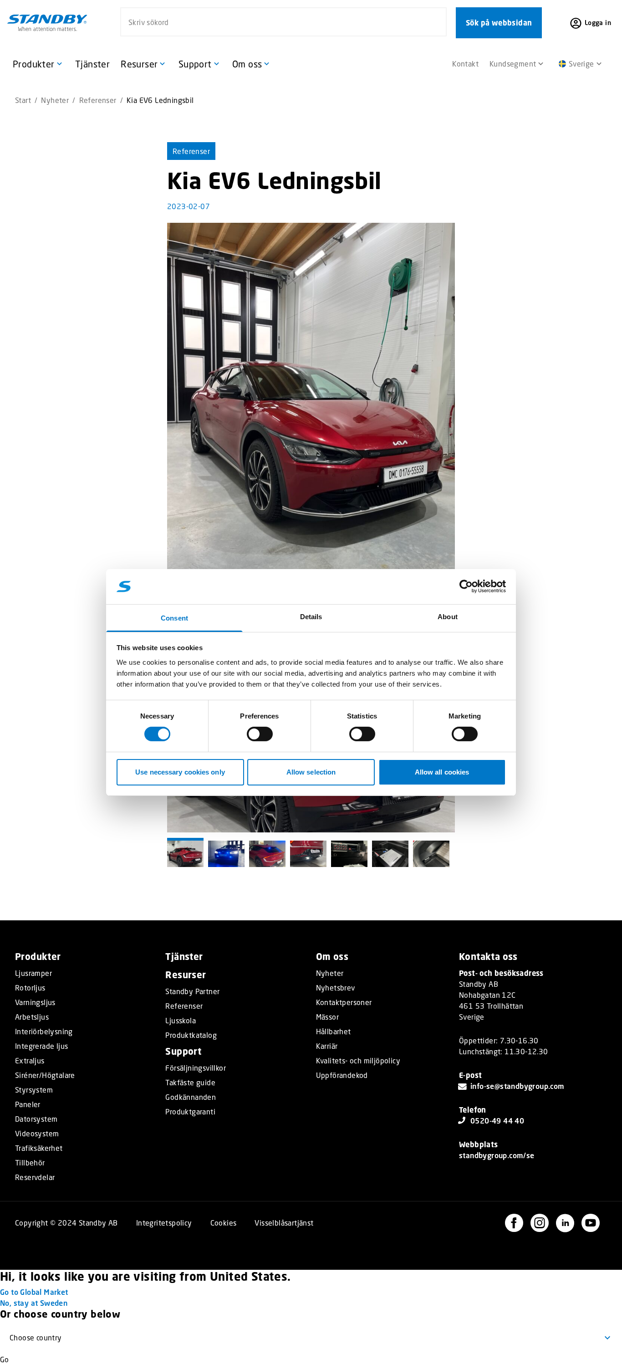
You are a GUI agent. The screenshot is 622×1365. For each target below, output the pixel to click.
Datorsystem (36, 1119)
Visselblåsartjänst (284, 1222)
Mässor (327, 1017)
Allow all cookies (442, 772)
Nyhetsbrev (335, 987)
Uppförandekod (342, 1075)
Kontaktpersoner (344, 1002)
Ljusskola (180, 1020)
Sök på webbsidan (499, 22)
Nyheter (55, 100)
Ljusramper (33, 973)
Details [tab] (311, 617)
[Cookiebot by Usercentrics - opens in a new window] (466, 586)
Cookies (223, 1222)
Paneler (28, 1104)
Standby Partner (192, 991)
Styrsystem (34, 1089)
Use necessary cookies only (180, 772)
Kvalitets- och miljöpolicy (358, 1060)
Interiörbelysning (44, 1031)
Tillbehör (30, 1162)
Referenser (98, 100)
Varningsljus (35, 1002)
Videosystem (37, 1133)
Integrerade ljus (41, 1046)
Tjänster (184, 956)
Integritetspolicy (164, 1222)
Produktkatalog (191, 1035)
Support (183, 1051)
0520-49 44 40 (497, 1120)
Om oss (332, 956)
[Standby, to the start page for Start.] (47, 23)
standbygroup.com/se (497, 1155)
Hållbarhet (333, 1031)
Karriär (327, 1046)
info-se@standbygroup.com (517, 1086)
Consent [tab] (174, 618)
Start (23, 100)
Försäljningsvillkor (195, 1068)
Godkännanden (190, 1097)
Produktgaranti (190, 1111)
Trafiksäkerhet (39, 1148)
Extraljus (30, 1060)
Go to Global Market (34, 1292)
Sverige (581, 63)
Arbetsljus (32, 1017)
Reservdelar (35, 1177)
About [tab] (448, 617)
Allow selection (311, 772)
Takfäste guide (190, 1082)
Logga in (598, 22)
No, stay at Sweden (33, 1302)
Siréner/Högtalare (45, 1075)
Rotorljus (30, 987)
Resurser (185, 974)
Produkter (38, 956)
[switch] (260, 734)
